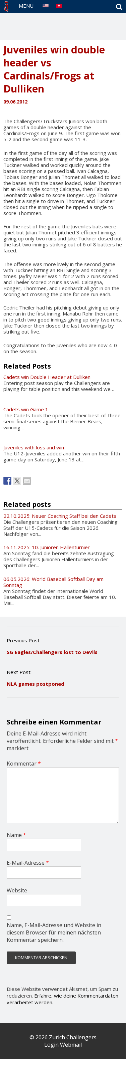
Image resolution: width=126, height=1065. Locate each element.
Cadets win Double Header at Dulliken (46, 377)
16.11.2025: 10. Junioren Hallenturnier (46, 547)
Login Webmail (63, 1044)
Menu (26, 5)
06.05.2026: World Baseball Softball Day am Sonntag (53, 582)
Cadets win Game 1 (25, 409)
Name (16, 835)
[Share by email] (27, 481)
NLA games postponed (35, 683)
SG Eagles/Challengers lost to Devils (52, 652)
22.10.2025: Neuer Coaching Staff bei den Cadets (59, 515)
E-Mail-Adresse (28, 862)
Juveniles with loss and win (33, 447)
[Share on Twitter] (17, 481)
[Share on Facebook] (7, 481)
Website (17, 890)
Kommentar (24, 763)
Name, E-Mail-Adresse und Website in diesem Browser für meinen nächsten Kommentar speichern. (54, 932)
